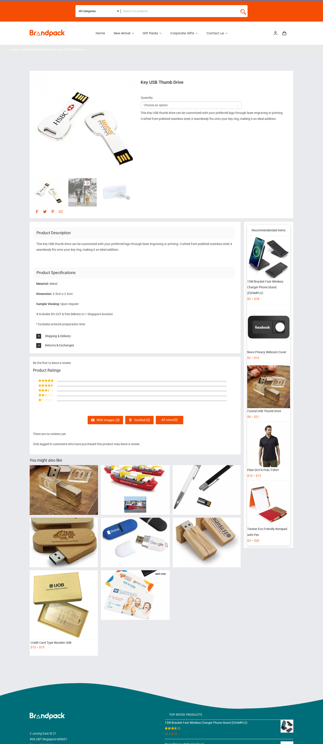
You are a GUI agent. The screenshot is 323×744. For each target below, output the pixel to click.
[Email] (61, 211)
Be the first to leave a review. (52, 363)
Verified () (141, 420)
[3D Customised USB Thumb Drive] (135, 482)
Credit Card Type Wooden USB (51, 642)
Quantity (147, 97)
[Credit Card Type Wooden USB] (63, 605)
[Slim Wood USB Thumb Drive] (207, 534)
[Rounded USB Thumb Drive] (135, 534)
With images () (108, 420)
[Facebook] (37, 211)
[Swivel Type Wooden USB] (63, 534)
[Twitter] (45, 211)
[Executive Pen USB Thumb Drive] (207, 482)
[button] (137, 336)
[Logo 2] (47, 31)
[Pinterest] (53, 211)
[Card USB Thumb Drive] (135, 587)
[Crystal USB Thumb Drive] (63, 482)
